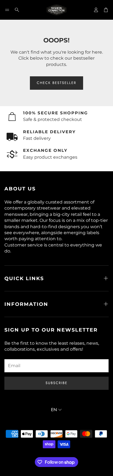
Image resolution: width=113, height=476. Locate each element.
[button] (7, 10)
